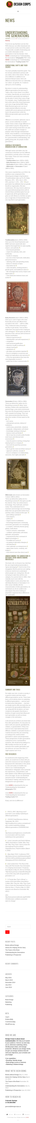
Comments (10, 1021)
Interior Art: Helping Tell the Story (15, 947)
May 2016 (8, 977)
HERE (7, 56)
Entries (9, 1019)
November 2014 (10, 982)
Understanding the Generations (15, 952)
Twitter (10, 1114)
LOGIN (27, 1117)
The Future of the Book (12, 950)
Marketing (7, 40)
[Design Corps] (18, 4)
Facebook (18, 1114)
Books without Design (12, 945)
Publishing (8, 1004)
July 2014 (8, 985)
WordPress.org (10, 1024)
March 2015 (9, 980)
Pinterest (27, 1114)
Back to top (18, 1120)
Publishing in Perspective (13, 955)
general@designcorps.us (13, 1106)
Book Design (9, 999)
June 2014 (8, 987)
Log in (7, 1017)
